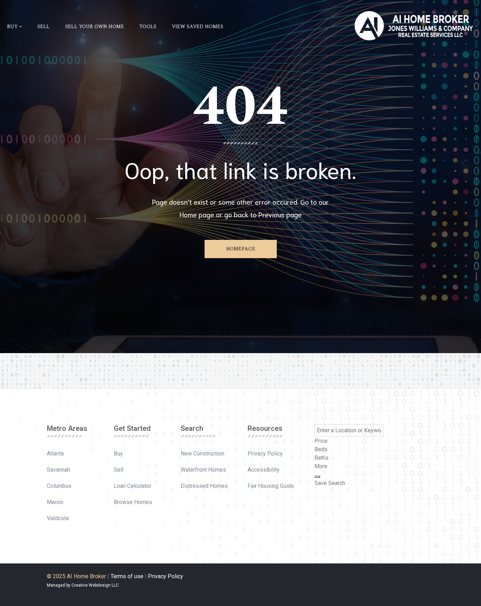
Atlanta (55, 453)
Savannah (58, 469)
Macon (55, 502)
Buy (118, 453)
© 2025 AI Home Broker (76, 576)
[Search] (317, 477)
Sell (118, 469)
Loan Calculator (132, 486)
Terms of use (127, 576)
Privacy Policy (265, 453)
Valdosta (58, 518)
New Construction (202, 453)
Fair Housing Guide (271, 486)
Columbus (59, 486)
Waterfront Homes (203, 469)
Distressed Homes (204, 486)
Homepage (240, 249)
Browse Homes (133, 502)
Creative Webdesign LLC (95, 585)
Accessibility (264, 469)
